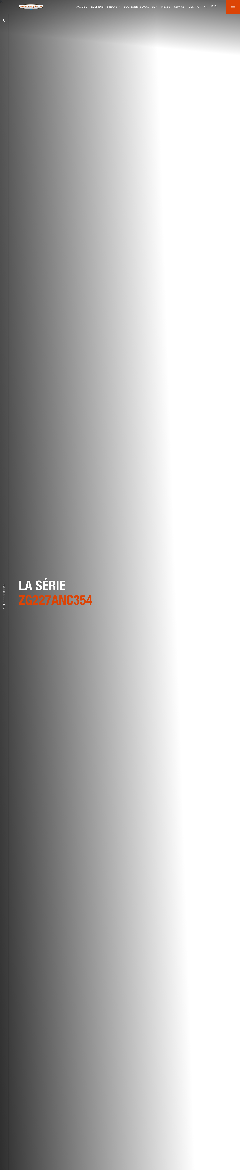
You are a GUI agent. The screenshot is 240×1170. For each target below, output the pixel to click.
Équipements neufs (104, 7)
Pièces (165, 7)
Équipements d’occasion (140, 7)
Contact (195, 7)
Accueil (82, 7)
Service (179, 7)
